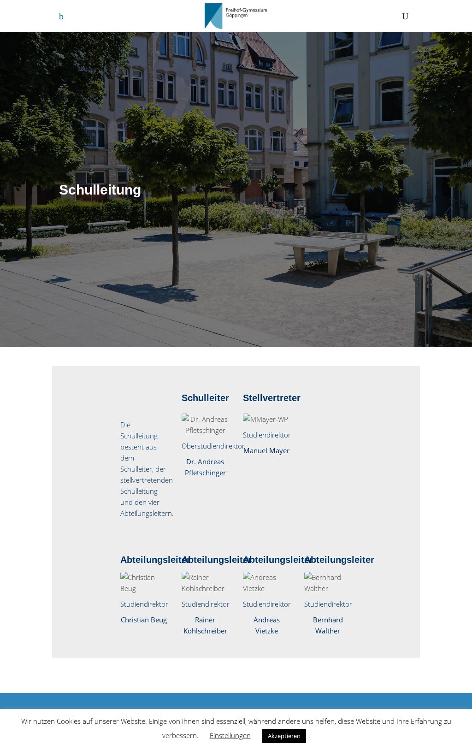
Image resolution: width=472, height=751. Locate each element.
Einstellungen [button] (230, 735)
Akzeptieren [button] (284, 736)
